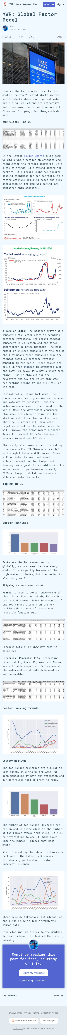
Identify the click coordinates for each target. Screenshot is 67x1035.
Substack (18, 1028)
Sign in (60, 4)
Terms (36, 1012)
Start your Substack (25, 1020)
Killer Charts (34, 155)
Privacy (27, 1012)
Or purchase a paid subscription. (33, 980)
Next (56, 995)
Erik (12, 26)
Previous (12, 995)
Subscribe (49, 4)
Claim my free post (33, 973)
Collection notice (49, 1012)
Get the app (49, 1020)
